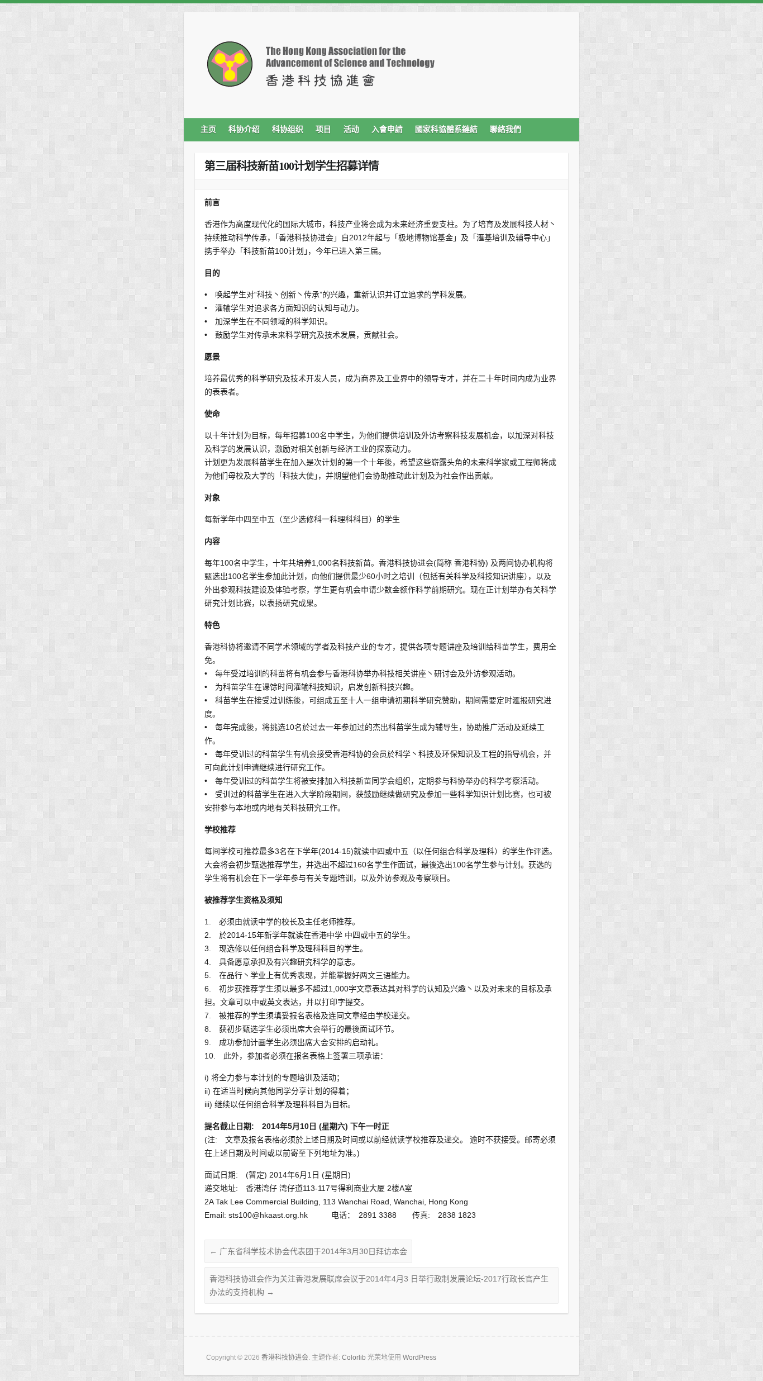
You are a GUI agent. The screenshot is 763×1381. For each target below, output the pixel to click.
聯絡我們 (505, 129)
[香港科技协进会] (320, 68)
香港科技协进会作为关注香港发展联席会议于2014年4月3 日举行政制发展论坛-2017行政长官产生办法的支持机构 (379, 1285)
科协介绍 (244, 129)
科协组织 (287, 129)
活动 (351, 129)
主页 (208, 129)
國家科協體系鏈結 (446, 129)
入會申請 (387, 129)
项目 (323, 129)
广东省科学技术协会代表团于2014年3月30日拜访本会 (308, 1251)
